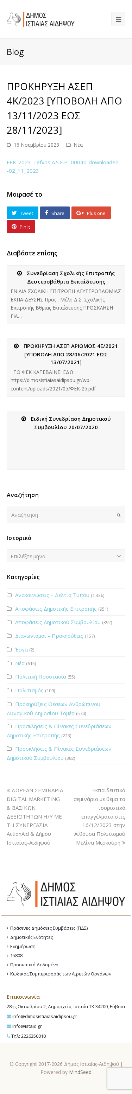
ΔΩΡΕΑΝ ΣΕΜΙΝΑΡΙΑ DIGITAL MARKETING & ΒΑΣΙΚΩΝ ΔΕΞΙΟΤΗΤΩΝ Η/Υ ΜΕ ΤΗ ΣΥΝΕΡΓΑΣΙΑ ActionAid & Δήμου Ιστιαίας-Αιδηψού (35, 816)
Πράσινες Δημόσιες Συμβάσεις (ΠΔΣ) (49, 928)
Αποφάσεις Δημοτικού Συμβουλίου (58, 621)
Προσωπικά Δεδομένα (34, 964)
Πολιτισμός (29, 690)
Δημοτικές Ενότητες (31, 937)
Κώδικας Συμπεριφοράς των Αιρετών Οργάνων (60, 974)
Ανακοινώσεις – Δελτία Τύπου (52, 594)
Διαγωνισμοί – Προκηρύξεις (49, 635)
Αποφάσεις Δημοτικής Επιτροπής (56, 608)
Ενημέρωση (23, 946)
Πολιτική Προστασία (40, 676)
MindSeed (80, 1072)
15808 (16, 955)
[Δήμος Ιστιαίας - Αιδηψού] (41, 18)
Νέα (78, 144)
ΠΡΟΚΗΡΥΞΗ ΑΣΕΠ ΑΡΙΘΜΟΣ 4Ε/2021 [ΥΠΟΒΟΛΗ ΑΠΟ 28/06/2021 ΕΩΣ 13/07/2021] (71, 353)
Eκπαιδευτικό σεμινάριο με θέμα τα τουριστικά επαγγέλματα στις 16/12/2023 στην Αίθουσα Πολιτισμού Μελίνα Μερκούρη (99, 816)
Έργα (21, 649)
